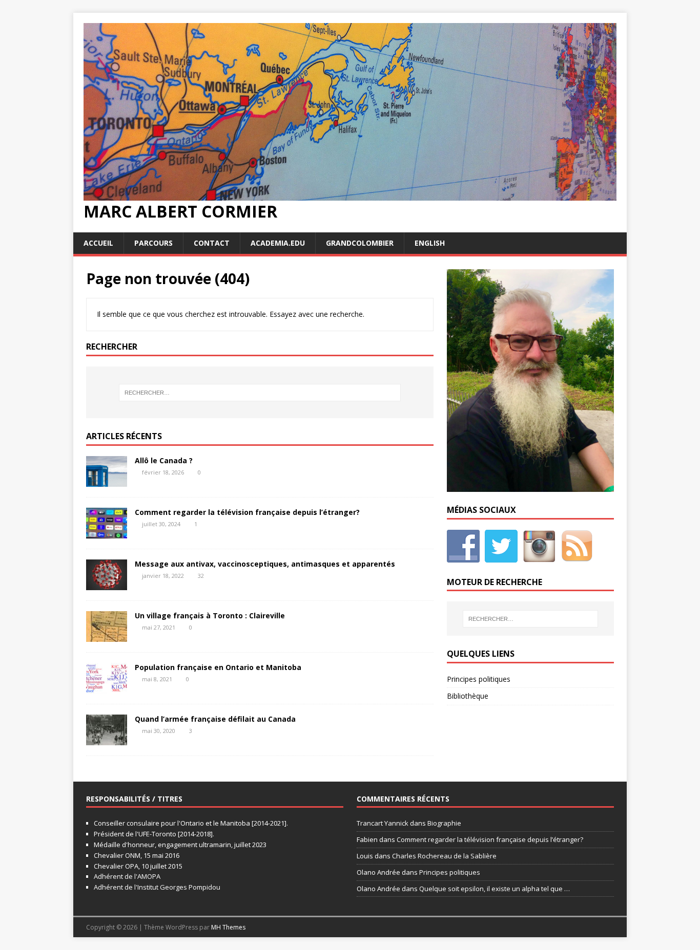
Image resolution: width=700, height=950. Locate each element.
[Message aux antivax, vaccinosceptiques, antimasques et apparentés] (106, 584)
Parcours (153, 243)
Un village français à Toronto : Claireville (210, 615)
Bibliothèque (467, 696)
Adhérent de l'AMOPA (127, 876)
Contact (212, 243)
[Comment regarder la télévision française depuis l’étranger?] (106, 532)
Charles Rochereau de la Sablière (444, 855)
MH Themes (228, 927)
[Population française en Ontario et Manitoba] (106, 688)
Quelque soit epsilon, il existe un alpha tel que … (494, 888)
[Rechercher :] (260, 392)
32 (201, 575)
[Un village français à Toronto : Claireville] (106, 636)
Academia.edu (278, 243)
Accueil (98, 243)
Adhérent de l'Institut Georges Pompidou (157, 887)
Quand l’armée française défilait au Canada (215, 719)
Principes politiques (478, 679)
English (430, 243)
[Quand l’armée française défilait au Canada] (106, 739)
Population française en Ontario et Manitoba (218, 667)
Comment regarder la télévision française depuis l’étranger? (247, 512)
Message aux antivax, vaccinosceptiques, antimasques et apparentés (265, 564)
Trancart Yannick (382, 823)
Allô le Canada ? (164, 460)
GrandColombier (360, 243)
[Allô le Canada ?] (106, 481)
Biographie (444, 823)
